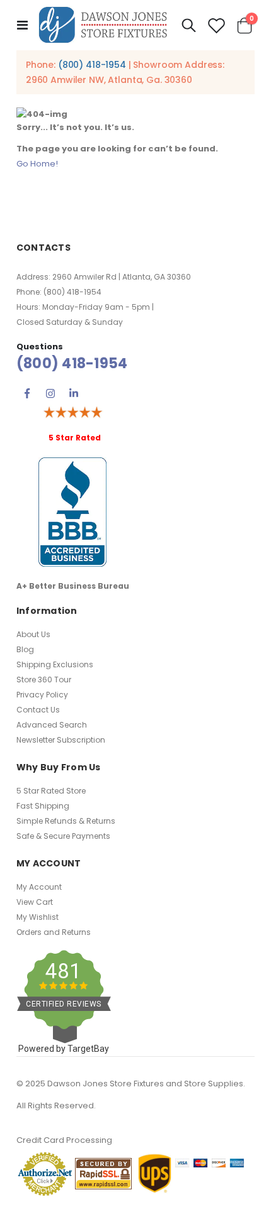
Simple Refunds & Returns (65, 821)
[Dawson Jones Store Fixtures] (103, 25)
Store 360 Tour (43, 679)
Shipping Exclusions (54, 664)
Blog (25, 649)
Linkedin (73, 393)
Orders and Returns (53, 932)
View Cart (34, 902)
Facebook (27, 393)
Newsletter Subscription (60, 739)
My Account (39, 887)
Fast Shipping (42, 805)
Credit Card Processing (64, 1140)
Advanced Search (51, 724)
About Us (33, 634)
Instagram (50, 393)
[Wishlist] (216, 25)
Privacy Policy (42, 694)
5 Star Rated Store (51, 790)
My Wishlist (37, 917)
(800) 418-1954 (92, 64)
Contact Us (38, 709)
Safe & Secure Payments (63, 836)
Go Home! (37, 164)
